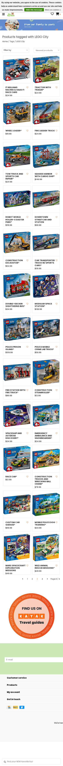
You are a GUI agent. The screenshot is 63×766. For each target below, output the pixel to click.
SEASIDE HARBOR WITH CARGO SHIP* (45, 175)
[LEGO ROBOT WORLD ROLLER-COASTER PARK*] (17, 199)
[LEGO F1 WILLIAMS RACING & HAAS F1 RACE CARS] (17, 69)
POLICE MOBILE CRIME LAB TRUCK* (44, 348)
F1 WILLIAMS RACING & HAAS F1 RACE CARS (15, 90)
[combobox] (31, 761)
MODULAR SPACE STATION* (43, 305)
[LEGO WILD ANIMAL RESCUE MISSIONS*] (46, 547)
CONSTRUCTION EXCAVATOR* (14, 261)
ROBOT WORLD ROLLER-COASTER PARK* (15, 219)
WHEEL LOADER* (14, 131)
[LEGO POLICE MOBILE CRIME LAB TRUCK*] (46, 329)
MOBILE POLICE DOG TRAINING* (45, 523)
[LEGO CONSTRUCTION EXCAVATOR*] (17, 242)
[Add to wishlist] (27, 87)
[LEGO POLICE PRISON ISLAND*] (17, 329)
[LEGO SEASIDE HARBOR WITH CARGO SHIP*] (46, 156)
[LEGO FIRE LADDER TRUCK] (46, 112)
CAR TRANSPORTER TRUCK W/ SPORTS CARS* (45, 263)
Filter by (7, 50)
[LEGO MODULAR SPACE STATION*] (46, 285)
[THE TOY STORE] (11, 14)
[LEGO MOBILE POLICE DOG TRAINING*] (46, 504)
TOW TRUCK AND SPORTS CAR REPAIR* (14, 176)
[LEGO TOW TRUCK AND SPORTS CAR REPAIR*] (17, 156)
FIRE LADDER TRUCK (45, 131)
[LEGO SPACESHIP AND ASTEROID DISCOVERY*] (17, 415)
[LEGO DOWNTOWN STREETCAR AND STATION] (46, 199)
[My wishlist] (52, 14)
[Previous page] (22, 579)
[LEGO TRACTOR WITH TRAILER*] (46, 69)
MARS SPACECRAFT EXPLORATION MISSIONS (16, 568)
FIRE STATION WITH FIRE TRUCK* (15, 391)
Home (5, 41)
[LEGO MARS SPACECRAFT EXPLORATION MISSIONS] (17, 547)
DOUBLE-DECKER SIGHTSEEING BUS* (15, 305)
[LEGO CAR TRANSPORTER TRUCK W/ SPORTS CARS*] (46, 242)
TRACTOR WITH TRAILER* (43, 88)
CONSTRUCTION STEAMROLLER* (43, 391)
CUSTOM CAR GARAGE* (13, 523)
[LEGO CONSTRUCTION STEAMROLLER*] (46, 372)
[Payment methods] (10, 707)
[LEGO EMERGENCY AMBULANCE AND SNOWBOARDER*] (46, 415)
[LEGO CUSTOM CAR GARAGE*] (17, 504)
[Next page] (47, 579)
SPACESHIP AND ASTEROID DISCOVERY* (14, 436)
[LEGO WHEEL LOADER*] (17, 112)
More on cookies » (53, 10)
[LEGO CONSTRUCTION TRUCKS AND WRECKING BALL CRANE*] (46, 458)
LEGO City (20, 41)
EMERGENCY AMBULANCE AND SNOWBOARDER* (43, 436)
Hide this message (34, 10)
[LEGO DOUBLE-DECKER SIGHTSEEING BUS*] (17, 285)
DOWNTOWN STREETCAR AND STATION (43, 219)
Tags (12, 41)
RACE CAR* (11, 476)
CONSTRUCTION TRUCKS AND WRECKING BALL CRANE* (43, 480)
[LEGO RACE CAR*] (17, 458)
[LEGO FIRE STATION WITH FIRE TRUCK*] (17, 372)
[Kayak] (31, 616)
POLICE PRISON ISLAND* (13, 348)
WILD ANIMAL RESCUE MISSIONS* (45, 566)
